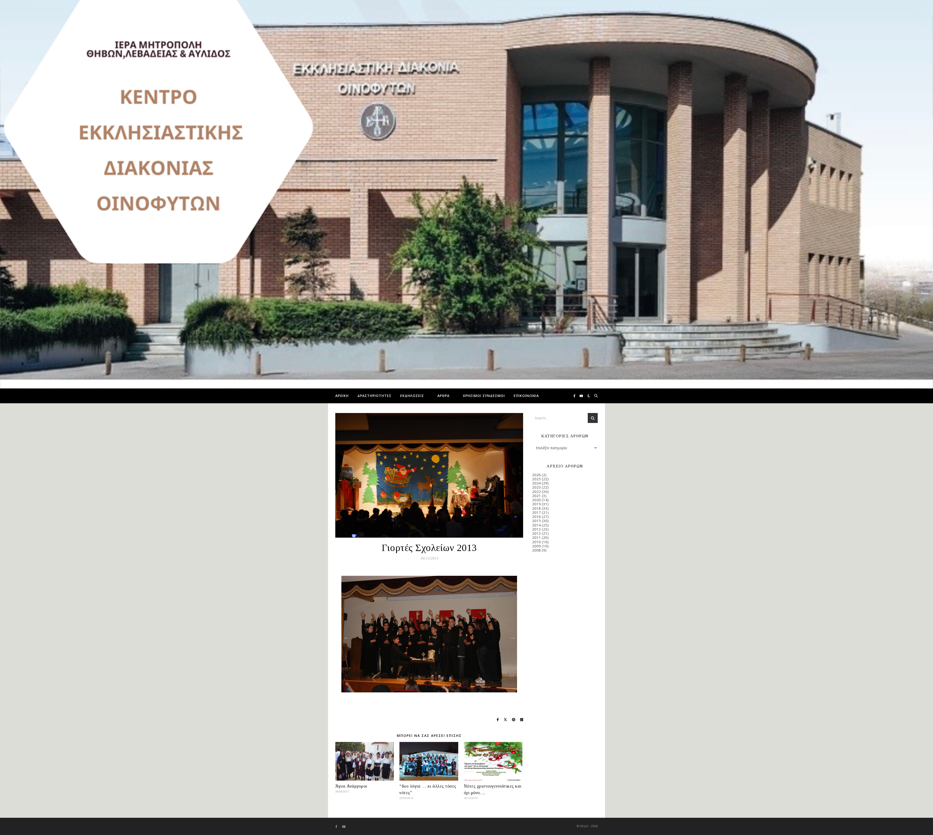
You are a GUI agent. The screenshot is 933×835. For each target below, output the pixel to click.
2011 (536, 537)
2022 (536, 491)
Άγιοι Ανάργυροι (351, 786)
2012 (536, 533)
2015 (536, 520)
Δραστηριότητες (374, 395)
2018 (536, 508)
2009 (536, 545)
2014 (536, 525)
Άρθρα (443, 395)
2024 (536, 483)
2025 (536, 478)
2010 (536, 541)
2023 (536, 487)
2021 (536, 495)
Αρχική (342, 395)
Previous (345, 635)
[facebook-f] (574, 396)
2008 (536, 550)
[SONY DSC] (429, 634)
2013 (536, 529)
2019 (536, 503)
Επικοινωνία (526, 395)
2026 (536, 474)
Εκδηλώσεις (412, 395)
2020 (536, 499)
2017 (536, 512)
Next (510, 635)
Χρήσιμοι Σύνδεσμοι (484, 395)
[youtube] (581, 396)
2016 (536, 516)
